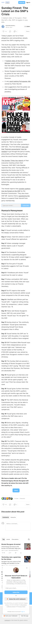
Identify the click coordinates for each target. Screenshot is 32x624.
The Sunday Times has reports (12, 160)
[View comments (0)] (10, 31)
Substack (7, 620)
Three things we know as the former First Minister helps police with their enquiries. (11, 547)
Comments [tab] (5, 517)
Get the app (24, 616)
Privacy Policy (21, 606)
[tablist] (9, 517)
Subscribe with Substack (17, 599)
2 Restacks (22, 498)
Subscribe (22, 2)
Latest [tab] (8, 539)
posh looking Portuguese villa (20, 81)
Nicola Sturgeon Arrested (10, 544)
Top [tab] (3, 539)
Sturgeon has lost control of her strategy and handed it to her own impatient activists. (11, 562)
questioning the (24, 196)
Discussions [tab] (15, 539)
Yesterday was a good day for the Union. (11, 558)
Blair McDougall (10, 25)
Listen (28, 26)
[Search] (29, 539)
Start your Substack (11, 616)
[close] (26, 568)
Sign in (28, 2)
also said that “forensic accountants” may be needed (14, 149)
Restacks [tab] (13, 517)
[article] (16, 548)
